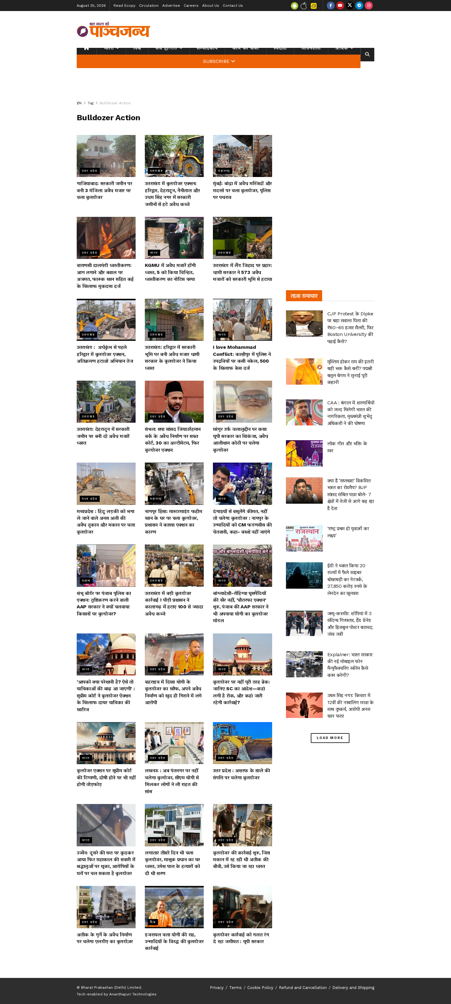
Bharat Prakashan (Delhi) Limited (111, 987)
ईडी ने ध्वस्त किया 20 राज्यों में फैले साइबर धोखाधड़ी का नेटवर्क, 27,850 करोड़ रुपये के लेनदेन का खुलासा (347, 579)
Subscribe (216, 61)
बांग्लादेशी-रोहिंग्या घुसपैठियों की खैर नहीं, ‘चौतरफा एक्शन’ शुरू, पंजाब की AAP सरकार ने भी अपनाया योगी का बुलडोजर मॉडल (240, 607)
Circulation (149, 5)
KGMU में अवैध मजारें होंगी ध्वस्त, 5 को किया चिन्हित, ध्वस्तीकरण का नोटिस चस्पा (170, 272)
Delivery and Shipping (353, 987)
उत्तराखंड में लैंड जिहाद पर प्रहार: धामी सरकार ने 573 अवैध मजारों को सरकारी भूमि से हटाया (242, 272)
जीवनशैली (311, 48)
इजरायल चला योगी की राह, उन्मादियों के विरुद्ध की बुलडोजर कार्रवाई (174, 941)
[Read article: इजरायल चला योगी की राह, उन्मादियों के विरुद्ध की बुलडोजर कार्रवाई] (174, 907)
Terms (235, 987)
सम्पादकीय (207, 48)
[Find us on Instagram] (369, 5)
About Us (210, 5)
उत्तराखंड (156, 170)
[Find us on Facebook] (331, 5)
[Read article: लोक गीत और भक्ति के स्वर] (304, 453)
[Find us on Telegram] (359, 5)
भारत (109, 48)
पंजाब (86, 580)
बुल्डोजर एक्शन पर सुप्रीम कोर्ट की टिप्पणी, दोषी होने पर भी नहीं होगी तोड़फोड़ (106, 777)
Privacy (217, 987)
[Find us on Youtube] (340, 5)
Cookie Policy (260, 987)
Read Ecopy (124, 5)
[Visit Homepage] (113, 29)
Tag (91, 103)
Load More (330, 738)
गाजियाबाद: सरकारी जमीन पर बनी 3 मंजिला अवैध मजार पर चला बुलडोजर (104, 190)
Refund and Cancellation (303, 987)
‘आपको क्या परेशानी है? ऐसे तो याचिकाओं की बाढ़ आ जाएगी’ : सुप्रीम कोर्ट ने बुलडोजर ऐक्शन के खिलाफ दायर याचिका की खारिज (106, 695)
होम (79, 103)
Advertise (171, 5)
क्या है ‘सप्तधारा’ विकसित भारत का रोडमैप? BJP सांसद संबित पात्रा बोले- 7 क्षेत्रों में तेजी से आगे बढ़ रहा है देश (350, 494)
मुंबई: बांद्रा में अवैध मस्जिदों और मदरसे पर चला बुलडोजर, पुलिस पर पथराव (242, 190)
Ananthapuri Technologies (132, 994)
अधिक (341, 48)
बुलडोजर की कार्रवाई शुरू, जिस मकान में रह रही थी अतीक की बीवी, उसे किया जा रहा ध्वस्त (241, 859)
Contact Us (233, 5)
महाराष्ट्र (224, 170)
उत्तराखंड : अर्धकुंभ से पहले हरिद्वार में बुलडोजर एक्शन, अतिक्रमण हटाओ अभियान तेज (105, 354)
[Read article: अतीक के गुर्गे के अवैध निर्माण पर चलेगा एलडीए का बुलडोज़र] (106, 907)
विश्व (137, 48)
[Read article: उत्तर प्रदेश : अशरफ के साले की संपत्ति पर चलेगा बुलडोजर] (242, 743)
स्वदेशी (280, 48)
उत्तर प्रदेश (90, 170)
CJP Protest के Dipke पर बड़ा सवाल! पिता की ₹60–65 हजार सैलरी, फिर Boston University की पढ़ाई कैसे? (350, 327)
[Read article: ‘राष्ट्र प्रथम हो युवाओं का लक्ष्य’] (304, 538)
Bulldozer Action (115, 103)
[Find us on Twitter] (350, 5)
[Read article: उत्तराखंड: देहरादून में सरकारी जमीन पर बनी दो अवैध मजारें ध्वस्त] (106, 402)
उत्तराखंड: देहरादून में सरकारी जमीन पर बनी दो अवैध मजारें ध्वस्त (103, 436)
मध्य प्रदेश (90, 498)
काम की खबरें (245, 48)
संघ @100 (166, 48)
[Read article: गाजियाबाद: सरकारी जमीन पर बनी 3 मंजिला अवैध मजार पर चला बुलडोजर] (106, 156)
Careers (191, 5)
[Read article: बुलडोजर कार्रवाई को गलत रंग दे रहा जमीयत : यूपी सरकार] (242, 907)
